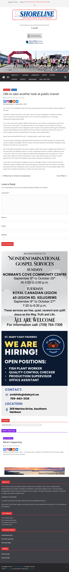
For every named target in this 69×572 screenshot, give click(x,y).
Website (4, 235)
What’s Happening (12, 442)
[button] (19, 75)
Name (4, 217)
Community (35, 75)
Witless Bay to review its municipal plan (17, 176)
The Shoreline (20, 98)
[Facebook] (4, 101)
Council (14, 89)
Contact (23, 79)
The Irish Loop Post (7, 539)
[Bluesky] (17, 101)
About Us (15, 75)
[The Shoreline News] (34, 52)
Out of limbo (61, 176)
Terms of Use (5, 554)
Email (3, 226)
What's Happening (8, 438)
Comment (5, 193)
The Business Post (7, 535)
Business (25, 75)
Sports (44, 75)
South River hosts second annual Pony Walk (37, 2)
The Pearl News (6, 543)
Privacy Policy (5, 558)
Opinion (14, 79)
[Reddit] (14, 101)
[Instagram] (7, 101)
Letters (52, 75)
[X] (11, 101)
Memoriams (32, 79)
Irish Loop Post (44, 79)
